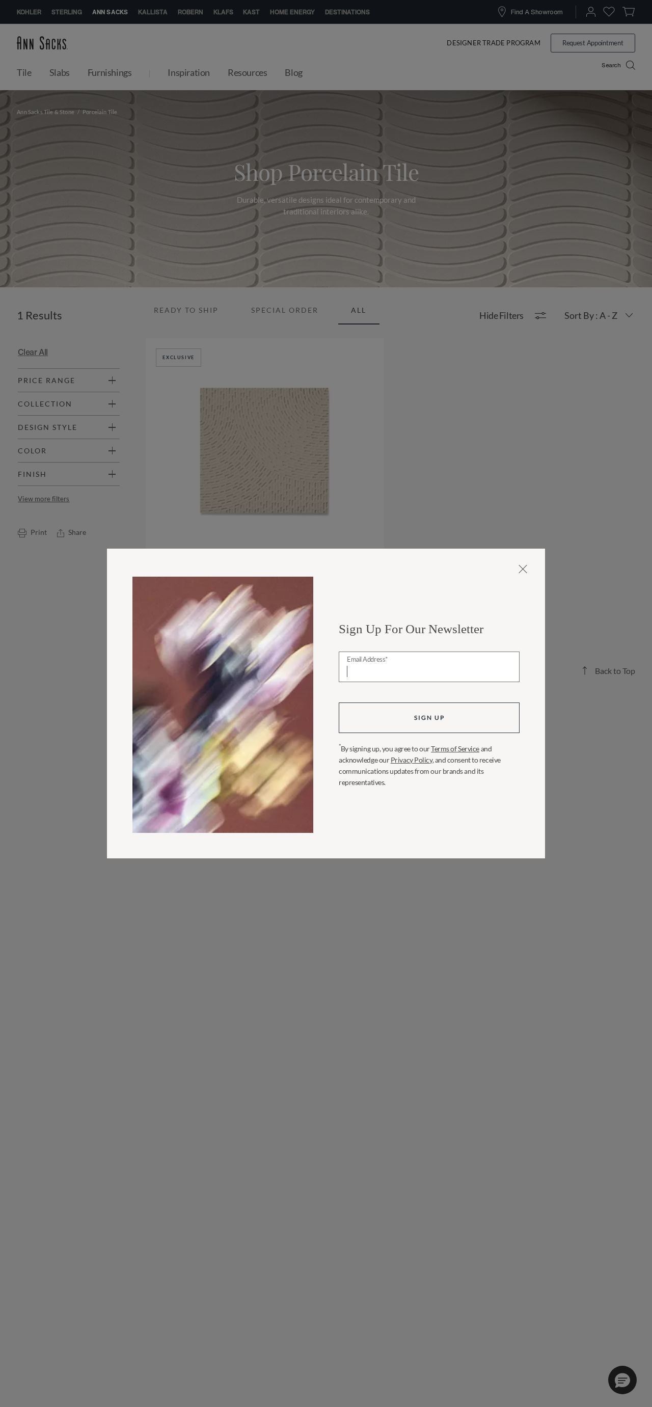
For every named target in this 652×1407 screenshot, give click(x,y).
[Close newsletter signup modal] (523, 569)
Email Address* (367, 660)
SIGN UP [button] (429, 717)
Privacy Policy (411, 759)
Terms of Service (455, 748)
